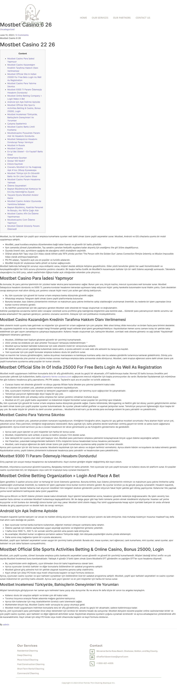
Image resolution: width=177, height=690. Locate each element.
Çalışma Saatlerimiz (17, 123)
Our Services (100, 17)
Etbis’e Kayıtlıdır (15, 164)
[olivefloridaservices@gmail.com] (92, 657)
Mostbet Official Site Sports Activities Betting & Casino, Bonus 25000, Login (24, 108)
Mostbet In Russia (16, 145)
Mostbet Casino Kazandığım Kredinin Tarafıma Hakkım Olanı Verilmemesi (22, 67)
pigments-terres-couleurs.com (56, 376)
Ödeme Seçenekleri (16, 185)
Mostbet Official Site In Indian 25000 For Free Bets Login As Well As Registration (24, 77)
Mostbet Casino (15, 148)
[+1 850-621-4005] (92, 663)
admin (6, 624)
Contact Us (143, 17)
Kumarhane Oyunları (17, 157)
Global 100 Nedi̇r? (16, 161)
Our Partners (122, 17)
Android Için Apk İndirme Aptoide (23, 102)
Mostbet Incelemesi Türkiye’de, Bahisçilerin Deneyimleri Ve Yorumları (22, 117)
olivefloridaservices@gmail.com (112, 656)
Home (83, 17)
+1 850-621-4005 (104, 663)
